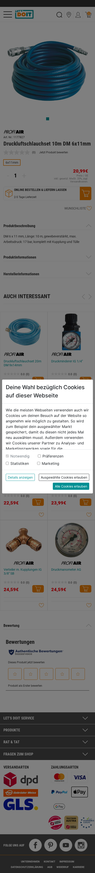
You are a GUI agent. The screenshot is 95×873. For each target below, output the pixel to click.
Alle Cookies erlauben (71, 486)
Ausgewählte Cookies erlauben (64, 477)
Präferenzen (52, 456)
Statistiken (19, 463)
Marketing (50, 463)
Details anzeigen (20, 477)
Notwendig (20, 456)
